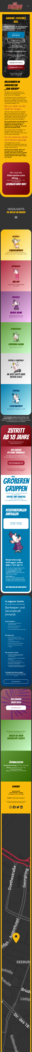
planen (16, 40)
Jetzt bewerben (16, 681)
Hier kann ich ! (16, 34)
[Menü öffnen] (28, 6)
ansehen (16, 67)
